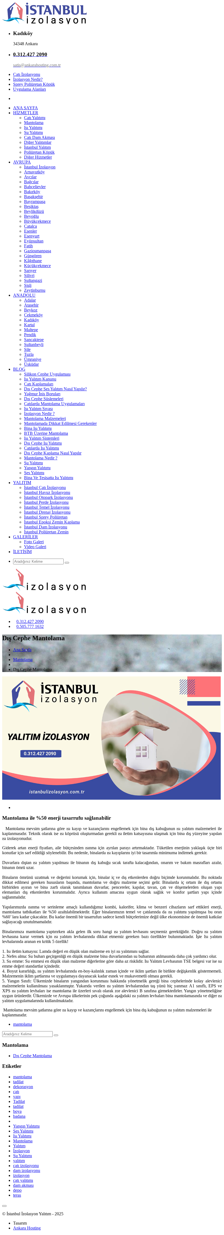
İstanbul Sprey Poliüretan (45, 517)
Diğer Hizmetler (38, 157)
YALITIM (22, 482)
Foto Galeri (34, 541)
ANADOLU (24, 295)
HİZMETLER (25, 112)
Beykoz (30, 310)
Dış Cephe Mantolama (32, 1055)
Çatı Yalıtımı (34, 117)
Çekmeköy (33, 315)
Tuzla (29, 354)
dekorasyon (23, 1086)
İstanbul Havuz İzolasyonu (47, 492)
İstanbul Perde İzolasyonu (46, 502)
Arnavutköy (34, 172)
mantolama (22, 1024)
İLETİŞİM (22, 551)
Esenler (30, 231)
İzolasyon (21, 1150)
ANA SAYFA (25, 107)
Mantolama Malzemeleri (45, 418)
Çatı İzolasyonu (26, 74)
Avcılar (30, 177)
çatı (16, 1091)
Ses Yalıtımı (34, 472)
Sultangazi (33, 280)
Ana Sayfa (22, 649)
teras (17, 1195)
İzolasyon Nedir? (28, 79)
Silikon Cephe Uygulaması (47, 374)
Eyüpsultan (33, 241)
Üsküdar (31, 364)
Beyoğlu (31, 216)
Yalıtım (19, 1145)
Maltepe (31, 329)
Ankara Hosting (27, 1228)
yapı (16, 1096)
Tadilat (19, 1101)
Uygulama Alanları (29, 89)
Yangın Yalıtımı (37, 467)
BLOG (19, 369)
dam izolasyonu (26, 1170)
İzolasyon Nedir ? (39, 413)
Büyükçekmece (37, 221)
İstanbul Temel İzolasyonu (46, 507)
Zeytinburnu (34, 290)
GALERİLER (25, 536)
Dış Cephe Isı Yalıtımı (43, 443)
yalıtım (19, 1160)
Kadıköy (31, 320)
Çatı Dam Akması (39, 137)
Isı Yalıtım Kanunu (40, 379)
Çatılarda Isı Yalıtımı (41, 448)
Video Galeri (35, 546)
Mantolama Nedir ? (40, 458)
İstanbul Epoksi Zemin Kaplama (52, 522)
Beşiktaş (31, 206)
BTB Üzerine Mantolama (46, 433)
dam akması (23, 1185)
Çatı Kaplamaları (38, 384)
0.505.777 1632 (30, 626)
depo (17, 1190)
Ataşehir (31, 305)
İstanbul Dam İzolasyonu (45, 527)
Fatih (28, 246)
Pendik (30, 334)
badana (19, 1116)
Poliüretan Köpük (39, 152)
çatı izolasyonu (26, 1165)
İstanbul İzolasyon (39, 167)
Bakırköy (32, 191)
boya (17, 1111)
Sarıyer (30, 270)
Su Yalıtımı (33, 132)
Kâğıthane (33, 260)
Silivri (29, 275)
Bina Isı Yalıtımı (38, 428)
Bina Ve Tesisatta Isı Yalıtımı (48, 477)
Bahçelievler (35, 186)
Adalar (30, 300)
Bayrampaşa (34, 201)
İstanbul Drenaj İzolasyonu (47, 512)
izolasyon (21, 1175)
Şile (27, 349)
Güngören (33, 255)
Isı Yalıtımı (33, 127)
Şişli (27, 285)
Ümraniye (32, 359)
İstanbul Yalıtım (37, 147)
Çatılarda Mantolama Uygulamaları (54, 403)
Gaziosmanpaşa (37, 250)
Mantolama (33, 122)
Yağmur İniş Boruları (42, 393)
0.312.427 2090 (30, 621)
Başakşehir (33, 196)
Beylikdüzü (34, 211)
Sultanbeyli (33, 344)
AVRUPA (22, 162)
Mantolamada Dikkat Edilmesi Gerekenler (60, 423)
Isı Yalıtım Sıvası (38, 408)
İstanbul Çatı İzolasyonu (45, 487)
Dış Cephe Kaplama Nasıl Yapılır (52, 453)
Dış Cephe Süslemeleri (43, 398)
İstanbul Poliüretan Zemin (46, 532)
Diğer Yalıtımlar (37, 142)
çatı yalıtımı (23, 1180)
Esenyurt (31, 236)
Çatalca (30, 226)
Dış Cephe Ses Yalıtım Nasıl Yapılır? (55, 389)
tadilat (18, 1081)
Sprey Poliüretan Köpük (34, 84)
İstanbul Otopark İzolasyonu (48, 497)
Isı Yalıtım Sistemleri (41, 438)
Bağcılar (31, 181)
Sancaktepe (34, 339)
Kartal (29, 324)
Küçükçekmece (37, 265)
